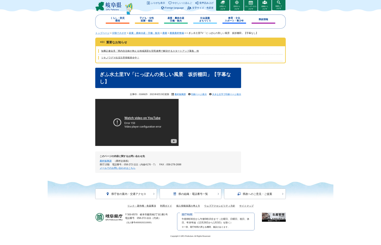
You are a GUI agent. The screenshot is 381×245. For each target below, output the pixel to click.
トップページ (102, 33)
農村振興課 (180, 94)
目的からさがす (237, 7)
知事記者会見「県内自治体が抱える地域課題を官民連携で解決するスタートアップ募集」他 (150, 51)
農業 (164, 33)
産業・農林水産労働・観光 (176, 19)
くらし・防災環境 (117, 19)
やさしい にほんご (182, 3)
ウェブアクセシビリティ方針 (219, 206)
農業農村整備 (177, 33)
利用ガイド (166, 206)
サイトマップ (246, 206)
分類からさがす (223, 7)
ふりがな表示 (158, 3)
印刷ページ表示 (199, 94)
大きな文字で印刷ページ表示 (226, 94)
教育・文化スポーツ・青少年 (234, 19)
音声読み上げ (206, 3)
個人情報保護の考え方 (188, 206)
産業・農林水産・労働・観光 (144, 33)
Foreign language (174, 8)
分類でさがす (119, 33)
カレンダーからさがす (251, 7)
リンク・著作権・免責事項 (141, 206)
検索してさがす (278, 7)
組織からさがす (264, 7)
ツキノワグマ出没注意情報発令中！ (120, 57)
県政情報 (263, 19)
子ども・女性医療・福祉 (147, 19)
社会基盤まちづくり (205, 19)
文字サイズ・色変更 (203, 8)
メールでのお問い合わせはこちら (117, 168)
